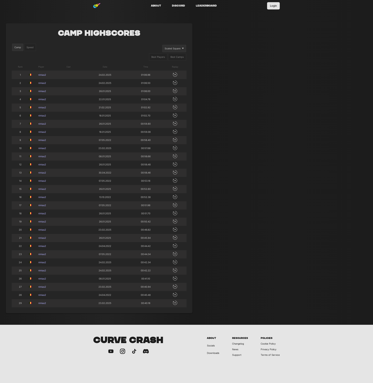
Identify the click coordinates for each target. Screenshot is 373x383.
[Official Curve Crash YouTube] (111, 351)
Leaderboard (206, 6)
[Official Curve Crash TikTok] (134, 351)
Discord (178, 6)
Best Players (158, 56)
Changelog (238, 343)
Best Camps (177, 56)
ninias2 (42, 74)
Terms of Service (270, 355)
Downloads (213, 353)
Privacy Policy (268, 349)
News (235, 349)
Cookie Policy (268, 343)
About (156, 6)
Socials (211, 345)
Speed (30, 47)
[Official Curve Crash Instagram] (122, 351)
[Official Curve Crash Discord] (146, 351)
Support (236, 355)
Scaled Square (173, 48)
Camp (17, 47)
